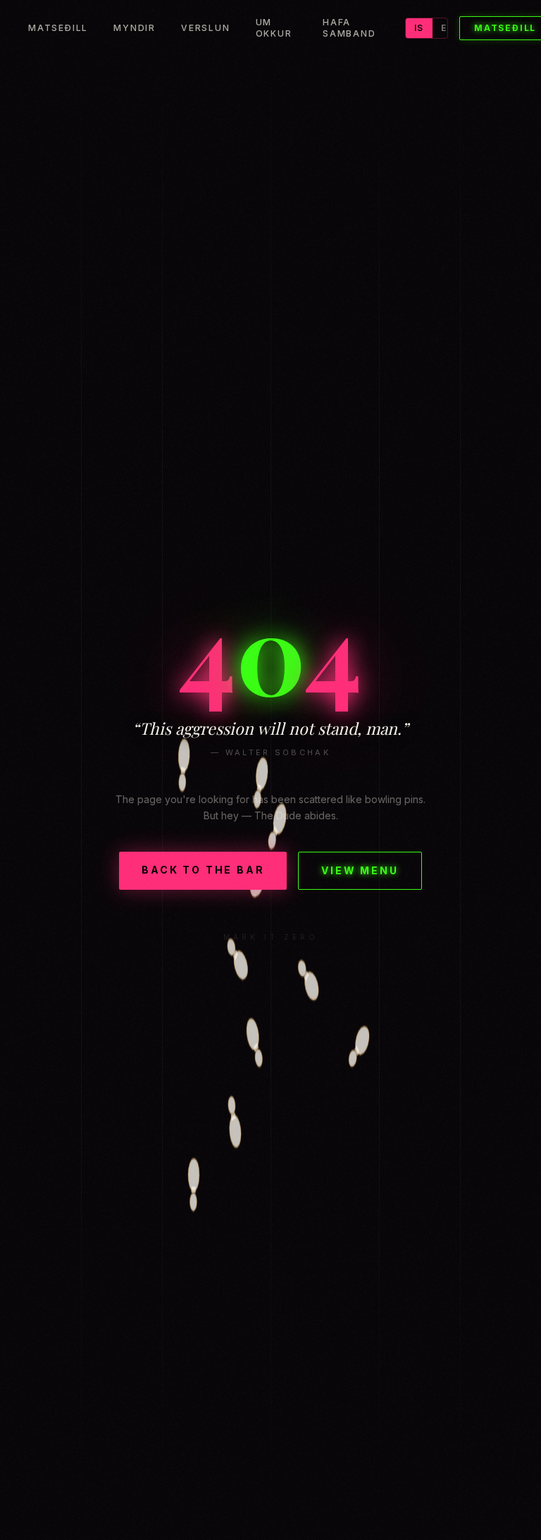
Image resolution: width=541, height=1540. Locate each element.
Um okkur (274, 28)
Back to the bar (203, 870)
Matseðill (58, 28)
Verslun (205, 28)
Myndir (134, 28)
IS (418, 28)
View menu (359, 870)
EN (447, 28)
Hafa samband (349, 28)
